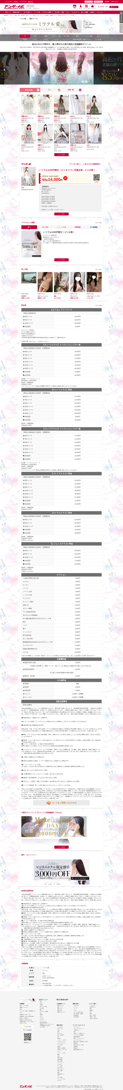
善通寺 (91, 1010)
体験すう (41, 145)
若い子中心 (59, 1067)
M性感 (58, 1038)
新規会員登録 (77, 1036)
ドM (58, 1075)
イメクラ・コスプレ (61, 1040)
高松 (91, 1008)
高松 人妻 (59, 1010)
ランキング (92, 8)
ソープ (75, 1008)
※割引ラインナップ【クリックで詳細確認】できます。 (87, 39)
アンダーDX (23, 1)
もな (88, 145)
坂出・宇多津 (93, 1015)
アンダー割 (86, 8)
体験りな (73, 145)
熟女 (58, 1031)
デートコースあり (61, 1078)
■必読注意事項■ (77, 39)
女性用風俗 (59, 1059)
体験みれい (25, 116)
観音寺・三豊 (93, 1017)
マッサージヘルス (61, 1041)
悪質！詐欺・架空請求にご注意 (81, 1041)
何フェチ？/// (73, 296)
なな (22, 187)
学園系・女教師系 (61, 1048)
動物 (55, 296)
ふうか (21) (90, 298)
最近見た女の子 (98, 1)
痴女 (58, 1072)
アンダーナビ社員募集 (79, 1035)
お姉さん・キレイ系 (61, 1049)
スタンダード (60, 1028)
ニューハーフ (60, 1062)
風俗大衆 (30, 1)
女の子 (80, 8)
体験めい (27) (42, 298)
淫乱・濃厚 (59, 1070)
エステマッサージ (61, 1043)
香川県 (32, 6)
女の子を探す (27, 12)
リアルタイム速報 (46, 12)
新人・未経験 (84, 12)
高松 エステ (60, 1008)
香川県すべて (93, 1007)
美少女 (58, 1046)
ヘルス (75, 1010)
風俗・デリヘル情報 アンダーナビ (96, 1089)
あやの (72, 116)
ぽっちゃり (59, 1033)
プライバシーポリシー (79, 1028)
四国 (28, 6)
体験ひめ (57, 116)
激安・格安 (59, 1057)
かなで (89, 116)
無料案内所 (76, 1015)
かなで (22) (57, 298)
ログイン (114, 7)
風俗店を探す (16, 12)
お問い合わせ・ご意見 (79, 1044)
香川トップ (8, 12)
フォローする (28, 1026)
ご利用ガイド (77, 1030)
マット (58, 1051)
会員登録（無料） (104, 6)
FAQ (74, 1031)
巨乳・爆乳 (59, 1061)
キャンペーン (66, 39)
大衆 (58, 1056)
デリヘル (76, 1007)
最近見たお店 (88, 1)
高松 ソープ (60, 1007)
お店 (75, 8)
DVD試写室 (76, 1017)
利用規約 (76, 1048)
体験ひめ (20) (74, 298)
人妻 (58, 1030)
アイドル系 (59, 1065)
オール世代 (59, 1077)
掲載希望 (76, 1046)
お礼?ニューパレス (43, 296)
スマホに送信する (28, 1030)
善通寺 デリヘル (61, 1012)
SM (58, 1036)
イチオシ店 (76, 1005)
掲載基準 (76, 1043)
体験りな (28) (25, 298)
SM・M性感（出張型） (79, 1013)
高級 (58, 1054)
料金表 (25, 39)
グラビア (46, 39)
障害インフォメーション (79, 1038)
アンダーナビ (8, 1)
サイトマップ (77, 1027)
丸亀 (91, 1013)
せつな (56, 145)
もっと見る (61, 154)
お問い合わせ (114, 1)
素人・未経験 (60, 1035)
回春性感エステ (60, 1074)
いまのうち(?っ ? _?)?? (93, 296)
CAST (35, 36)
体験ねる (41, 116)
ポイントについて (78, 1040)
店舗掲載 (107, 1)
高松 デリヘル (60, 1005)
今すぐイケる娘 (56, 36)
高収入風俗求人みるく (79, 1049)
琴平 (91, 1012)
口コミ (67, 12)
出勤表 (46, 36)
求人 (98, 36)
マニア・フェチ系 (61, 1053)
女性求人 (16, 1)
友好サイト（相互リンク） (80, 1033)
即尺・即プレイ (60, 1069)
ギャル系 (59, 1064)
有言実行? (24, 296)
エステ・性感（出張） (79, 1012)
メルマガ (56, 39)
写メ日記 (57, 12)
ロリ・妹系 (59, 1044)
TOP (25, 36)
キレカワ (59, 1080)
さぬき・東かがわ (94, 1018)
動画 (63, 12)
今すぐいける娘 (43, 1006)
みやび (23, 145)
